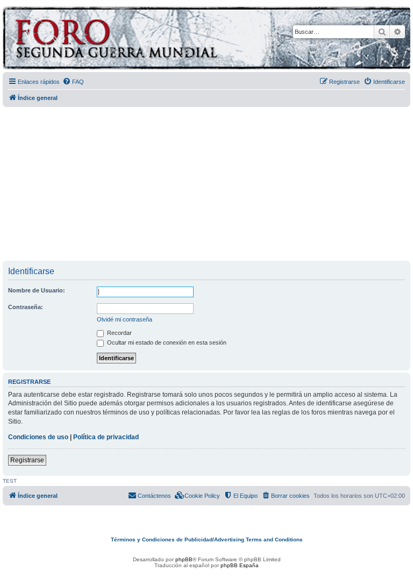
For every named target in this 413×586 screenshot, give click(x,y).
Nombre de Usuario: (36, 290)
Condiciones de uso (38, 437)
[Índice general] (158, 39)
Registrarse (27, 460)
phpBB (184, 559)
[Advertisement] (208, 184)
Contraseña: (25, 307)
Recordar (118, 333)
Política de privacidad (106, 437)
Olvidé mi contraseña (124, 319)
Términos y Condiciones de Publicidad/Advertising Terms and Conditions (207, 539)
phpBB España (239, 565)
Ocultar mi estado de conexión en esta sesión (165, 342)
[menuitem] (73, 81)
